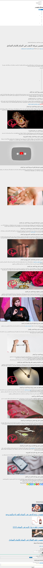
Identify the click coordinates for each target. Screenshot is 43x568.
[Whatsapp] (35, 484)
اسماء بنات (35, 15)
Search (31, 557)
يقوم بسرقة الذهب (27, 389)
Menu (39, 9)
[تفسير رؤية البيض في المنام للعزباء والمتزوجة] (21, 508)
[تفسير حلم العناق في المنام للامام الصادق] (21, 533)
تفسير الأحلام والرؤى (35, 11)
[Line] (29, 484)
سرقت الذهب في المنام (38, 261)
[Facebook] (42, 484)
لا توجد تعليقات (23, 48)
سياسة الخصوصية (38, 2)
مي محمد (41, 48)
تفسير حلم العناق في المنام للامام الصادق (26, 539)
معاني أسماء (37, 14)
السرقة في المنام (28, 325)
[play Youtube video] (21, 153)
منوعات (37, 17)
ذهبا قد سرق (32, 448)
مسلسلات (39, 4)
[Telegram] (33, 484)
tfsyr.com (41, 563)
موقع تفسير (39, 7)
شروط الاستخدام (38, 3)
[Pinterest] (36, 484)
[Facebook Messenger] (31, 484)
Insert (33, 567)
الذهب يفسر (33, 231)
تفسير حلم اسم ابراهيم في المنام (34, 104)
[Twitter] (40, 484)
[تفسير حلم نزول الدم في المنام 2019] (21, 521)
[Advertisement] (21, 33)
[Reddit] (38, 484)
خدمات (37, 16)
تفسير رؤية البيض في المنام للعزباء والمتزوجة (24, 514)
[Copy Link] (27, 484)
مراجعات (37, 13)
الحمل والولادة (36, 12)
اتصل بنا (40, 1)
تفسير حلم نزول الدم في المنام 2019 (28, 527)
